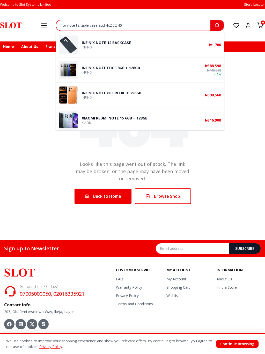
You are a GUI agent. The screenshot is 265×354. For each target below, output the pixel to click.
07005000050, (36, 293)
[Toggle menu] (44, 25)
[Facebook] (9, 324)
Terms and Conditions (134, 303)
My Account (176, 279)
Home (8, 46)
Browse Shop (167, 196)
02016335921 (69, 293)
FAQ (119, 279)
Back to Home (107, 196)
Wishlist (172, 295)
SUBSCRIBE (244, 248)
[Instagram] (21, 324)
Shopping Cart (178, 287)
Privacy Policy (127, 295)
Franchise (54, 46)
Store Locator (254, 4)
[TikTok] (43, 324)
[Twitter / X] (32, 324)
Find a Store (227, 287)
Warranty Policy (129, 287)
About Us (29, 46)
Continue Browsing (237, 343)
